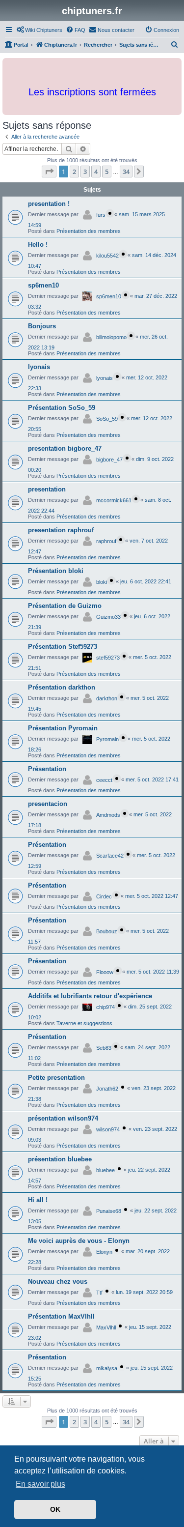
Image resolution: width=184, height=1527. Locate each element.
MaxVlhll (106, 1327)
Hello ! (38, 244)
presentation (47, 489)
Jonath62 (107, 1089)
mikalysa (106, 1368)
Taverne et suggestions (84, 1023)
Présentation (47, 769)
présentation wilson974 (63, 1118)
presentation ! (49, 203)
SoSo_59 (107, 419)
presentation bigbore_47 (65, 448)
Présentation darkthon (61, 687)
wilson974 (108, 1129)
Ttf (99, 1293)
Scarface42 (110, 856)
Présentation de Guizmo (65, 605)
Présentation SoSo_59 (61, 407)
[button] (49, 171)
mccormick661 (113, 500)
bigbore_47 (109, 459)
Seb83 (103, 1048)
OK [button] (55, 1509)
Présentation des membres (88, 231)
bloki (101, 582)
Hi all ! (38, 1200)
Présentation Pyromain (63, 728)
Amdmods (108, 815)
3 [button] (85, 171)
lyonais (39, 367)
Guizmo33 (108, 617)
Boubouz (106, 931)
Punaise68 (108, 1211)
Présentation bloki (55, 571)
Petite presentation (56, 1077)
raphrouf (106, 541)
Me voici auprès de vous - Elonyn (79, 1240)
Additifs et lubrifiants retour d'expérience (90, 996)
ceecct (104, 780)
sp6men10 (43, 285)
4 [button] (96, 171)
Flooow (104, 972)
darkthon (106, 698)
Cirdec (104, 896)
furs (100, 215)
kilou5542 (107, 256)
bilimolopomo (111, 337)
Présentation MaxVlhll (61, 1316)
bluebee (105, 1170)
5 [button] (106, 171)
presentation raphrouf (61, 530)
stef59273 (108, 658)
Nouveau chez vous (57, 1281)
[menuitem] (39, 30)
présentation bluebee (60, 1159)
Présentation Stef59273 (62, 646)
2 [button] (74, 171)
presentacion (47, 803)
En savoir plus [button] (40, 1484)
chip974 (105, 1007)
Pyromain (107, 739)
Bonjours (42, 326)
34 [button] (126, 171)
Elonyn (104, 1252)
